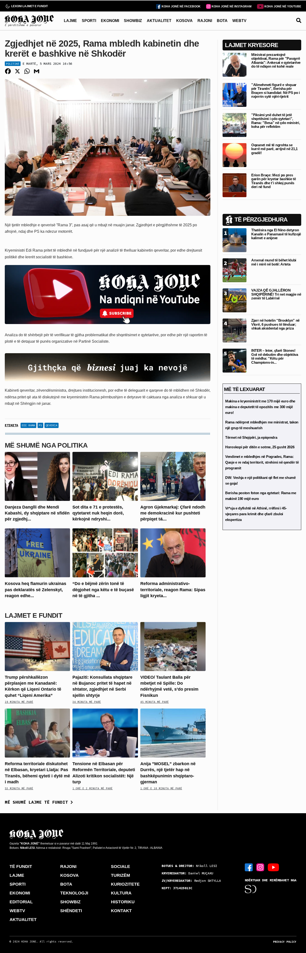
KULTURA (121, 893)
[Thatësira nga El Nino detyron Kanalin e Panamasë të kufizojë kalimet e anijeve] (234, 240)
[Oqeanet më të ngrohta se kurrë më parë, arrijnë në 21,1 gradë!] (234, 155)
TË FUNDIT (21, 866)
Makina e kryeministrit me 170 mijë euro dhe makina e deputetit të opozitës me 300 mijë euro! (260, 407)
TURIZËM (120, 875)
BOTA (222, 21)
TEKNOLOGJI (74, 893)
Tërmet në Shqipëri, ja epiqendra (251, 437)
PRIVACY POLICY (284, 941)
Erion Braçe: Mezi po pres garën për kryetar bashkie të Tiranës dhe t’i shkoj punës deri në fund (273, 181)
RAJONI (204, 21)
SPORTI (89, 21)
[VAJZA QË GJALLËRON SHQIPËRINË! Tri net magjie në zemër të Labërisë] (234, 300)
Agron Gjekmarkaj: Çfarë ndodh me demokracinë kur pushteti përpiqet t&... (172, 513)
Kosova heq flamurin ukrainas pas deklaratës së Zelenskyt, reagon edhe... (35, 589)
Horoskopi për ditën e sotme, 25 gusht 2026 (259, 447)
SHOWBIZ (133, 21)
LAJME (70, 21)
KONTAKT (121, 910)
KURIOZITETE (125, 884)
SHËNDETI (71, 910)
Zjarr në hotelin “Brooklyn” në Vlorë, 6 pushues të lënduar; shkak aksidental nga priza (275, 324)
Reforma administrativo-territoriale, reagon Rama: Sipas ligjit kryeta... (172, 589)
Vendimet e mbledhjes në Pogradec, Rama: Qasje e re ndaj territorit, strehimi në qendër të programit (262, 462)
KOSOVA (184, 21)
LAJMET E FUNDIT (33, 615)
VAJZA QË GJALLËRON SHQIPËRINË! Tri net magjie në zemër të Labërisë (276, 294)
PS (40, 425)
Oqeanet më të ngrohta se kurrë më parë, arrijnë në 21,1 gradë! (274, 149)
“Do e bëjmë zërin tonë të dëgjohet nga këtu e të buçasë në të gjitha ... (103, 589)
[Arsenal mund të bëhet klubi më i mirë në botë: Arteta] (234, 270)
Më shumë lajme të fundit (38, 802)
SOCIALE (120, 866)
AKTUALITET (159, 21)
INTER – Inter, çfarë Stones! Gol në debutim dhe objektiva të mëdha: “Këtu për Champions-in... (274, 356)
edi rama (28, 425)
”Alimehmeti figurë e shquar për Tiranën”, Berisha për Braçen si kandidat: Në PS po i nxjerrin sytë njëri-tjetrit (275, 91)
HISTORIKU (123, 901)
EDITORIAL (21, 901)
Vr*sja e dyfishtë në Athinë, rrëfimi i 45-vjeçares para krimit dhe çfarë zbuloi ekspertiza (256, 514)
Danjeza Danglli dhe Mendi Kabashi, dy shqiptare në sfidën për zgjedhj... (37, 513)
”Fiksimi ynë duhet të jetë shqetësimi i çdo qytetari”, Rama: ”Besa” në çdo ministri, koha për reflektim (275, 121)
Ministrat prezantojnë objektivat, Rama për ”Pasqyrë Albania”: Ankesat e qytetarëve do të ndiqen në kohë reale (276, 61)
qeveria (51, 425)
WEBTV (239, 21)
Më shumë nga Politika (46, 445)
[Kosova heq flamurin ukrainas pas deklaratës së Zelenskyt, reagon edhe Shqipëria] (37, 553)
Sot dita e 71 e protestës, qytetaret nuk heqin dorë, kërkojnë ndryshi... (98, 513)
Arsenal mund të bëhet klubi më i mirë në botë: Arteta (273, 262)
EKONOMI (110, 21)
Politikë (12, 63)
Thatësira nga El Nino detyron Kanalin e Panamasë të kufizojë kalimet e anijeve (276, 234)
